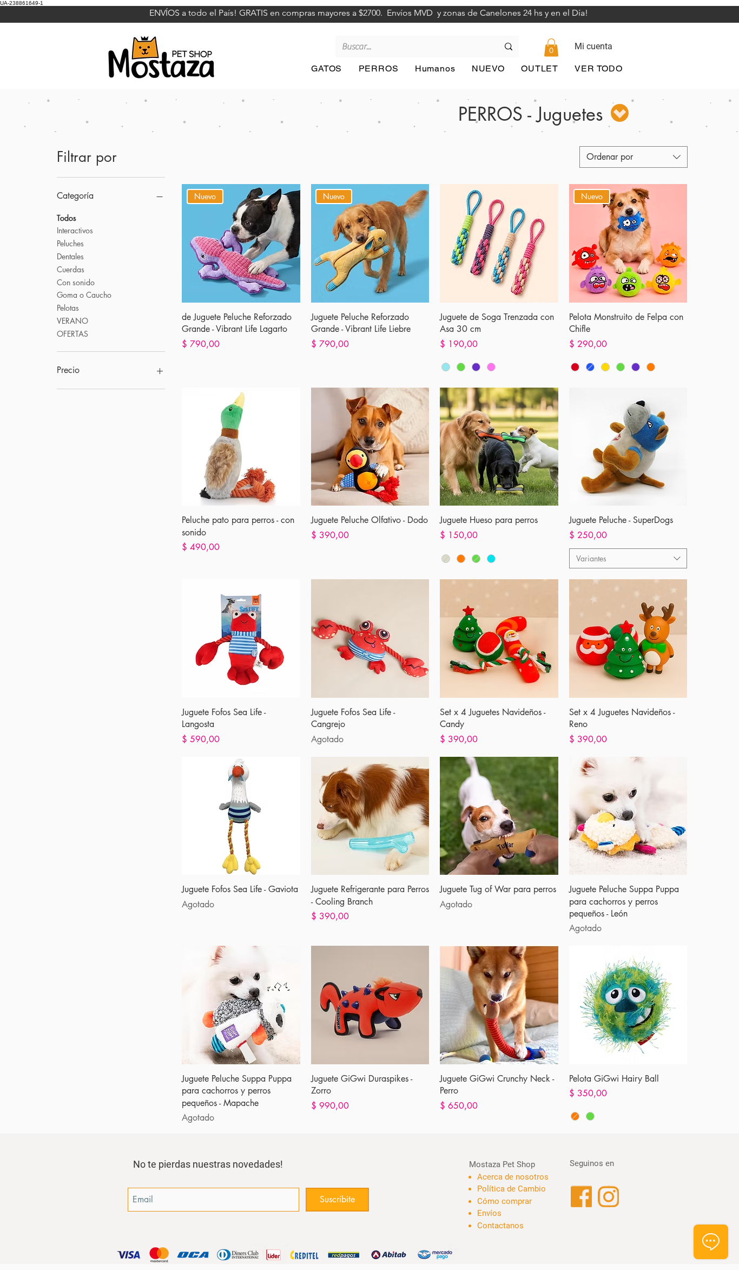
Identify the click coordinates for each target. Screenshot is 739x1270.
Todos (66, 218)
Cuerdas (70, 269)
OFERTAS (72, 334)
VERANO (72, 321)
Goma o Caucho (84, 295)
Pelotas (68, 308)
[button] (551, 47)
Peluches (70, 243)
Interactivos (75, 230)
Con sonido (76, 282)
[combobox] (633, 157)
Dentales (70, 256)
